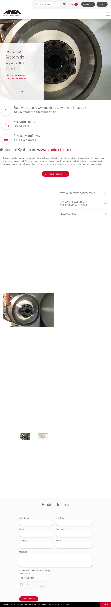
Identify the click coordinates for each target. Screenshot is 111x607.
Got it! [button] (106, 604)
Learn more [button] (65, 604)
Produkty (9, 75)
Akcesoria (19, 75)
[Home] (12, 13)
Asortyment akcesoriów (15, 78)
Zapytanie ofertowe (53, 174)
